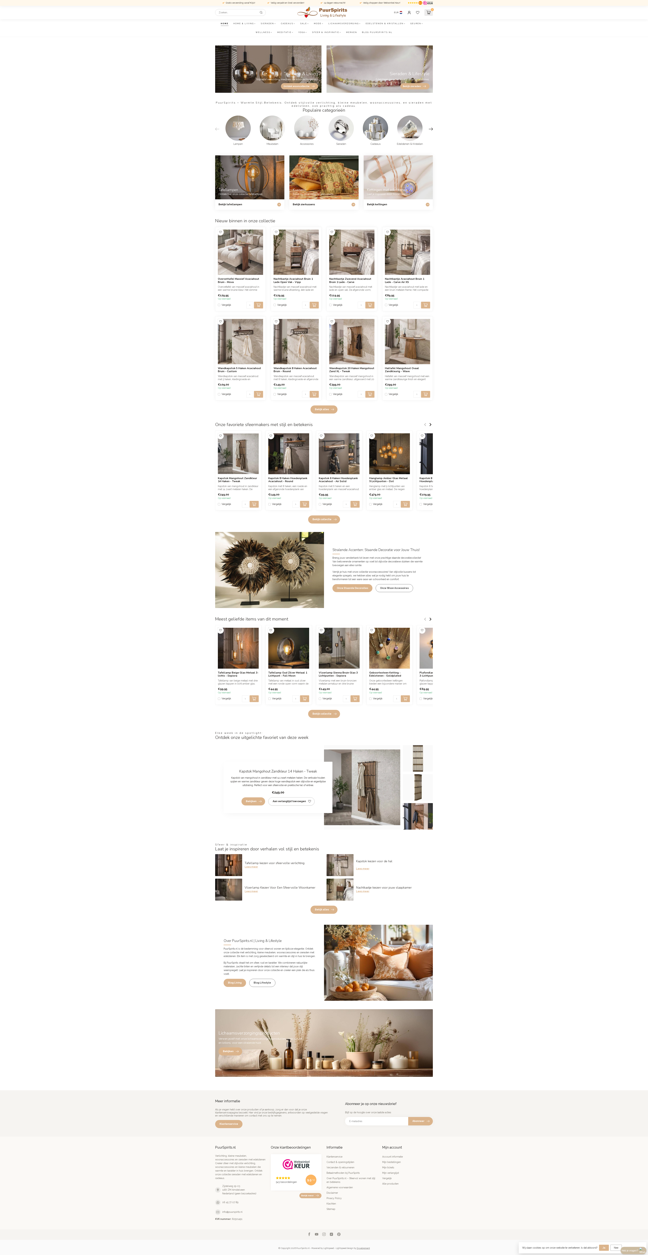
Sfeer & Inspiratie (325, 32)
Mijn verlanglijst (390, 1173)
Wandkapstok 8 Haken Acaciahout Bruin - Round (295, 370)
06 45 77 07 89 (230, 1202)
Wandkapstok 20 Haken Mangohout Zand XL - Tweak (351, 370)
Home (224, 23)
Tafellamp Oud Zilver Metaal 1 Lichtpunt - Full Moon (287, 674)
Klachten (331, 1203)
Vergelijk (226, 305)
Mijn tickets (388, 1167)
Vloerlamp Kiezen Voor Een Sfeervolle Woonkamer (280, 888)
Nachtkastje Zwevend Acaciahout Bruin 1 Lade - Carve (350, 280)
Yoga (301, 32)
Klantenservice (229, 1124)
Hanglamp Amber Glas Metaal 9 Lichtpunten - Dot (388, 480)
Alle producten (390, 1183)
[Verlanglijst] (417, 12)
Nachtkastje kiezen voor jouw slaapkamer (384, 888)
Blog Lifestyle (262, 982)
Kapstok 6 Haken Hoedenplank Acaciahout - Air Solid (338, 480)
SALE (303, 23)
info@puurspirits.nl (232, 1212)
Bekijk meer (307, 1195)
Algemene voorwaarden (340, 1187)
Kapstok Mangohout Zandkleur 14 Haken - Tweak (237, 480)
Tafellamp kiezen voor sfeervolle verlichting (274, 863)
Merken (351, 32)
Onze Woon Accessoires (394, 588)
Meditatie (284, 32)
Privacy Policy (334, 1198)
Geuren (415, 23)
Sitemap (331, 1209)
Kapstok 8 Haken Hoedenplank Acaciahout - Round (287, 480)
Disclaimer (332, 1192)
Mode (317, 23)
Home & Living (243, 23)
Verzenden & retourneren (340, 1167)
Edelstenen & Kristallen (384, 23)
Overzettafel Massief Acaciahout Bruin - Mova (238, 280)
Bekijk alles (322, 409)
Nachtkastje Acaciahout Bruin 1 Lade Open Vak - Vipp (293, 280)
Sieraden (267, 23)
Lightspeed (328, 1248)
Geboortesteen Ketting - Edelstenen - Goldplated (385, 674)
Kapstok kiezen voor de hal (374, 861)
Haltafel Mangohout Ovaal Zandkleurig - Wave (402, 370)
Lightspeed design (344, 1248)
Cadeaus (287, 23)
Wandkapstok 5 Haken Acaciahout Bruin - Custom (239, 370)
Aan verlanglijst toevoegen (289, 801)
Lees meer (251, 866)
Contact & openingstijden (340, 1162)
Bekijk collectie (322, 519)
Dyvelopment (363, 1248)
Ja (604, 1247)
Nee (616, 1247)
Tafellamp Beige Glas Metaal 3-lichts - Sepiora (238, 674)
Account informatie (392, 1156)
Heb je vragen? (630, 1250)
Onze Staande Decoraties (352, 588)
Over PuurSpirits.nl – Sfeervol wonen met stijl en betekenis (351, 1180)
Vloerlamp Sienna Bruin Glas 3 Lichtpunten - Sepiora (338, 674)
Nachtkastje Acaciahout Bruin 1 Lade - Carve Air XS (404, 280)
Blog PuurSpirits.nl (377, 32)
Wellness (263, 32)
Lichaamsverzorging (343, 23)
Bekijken (251, 801)
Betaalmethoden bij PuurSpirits (343, 1173)
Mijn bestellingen (391, 1162)
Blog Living (235, 982)
